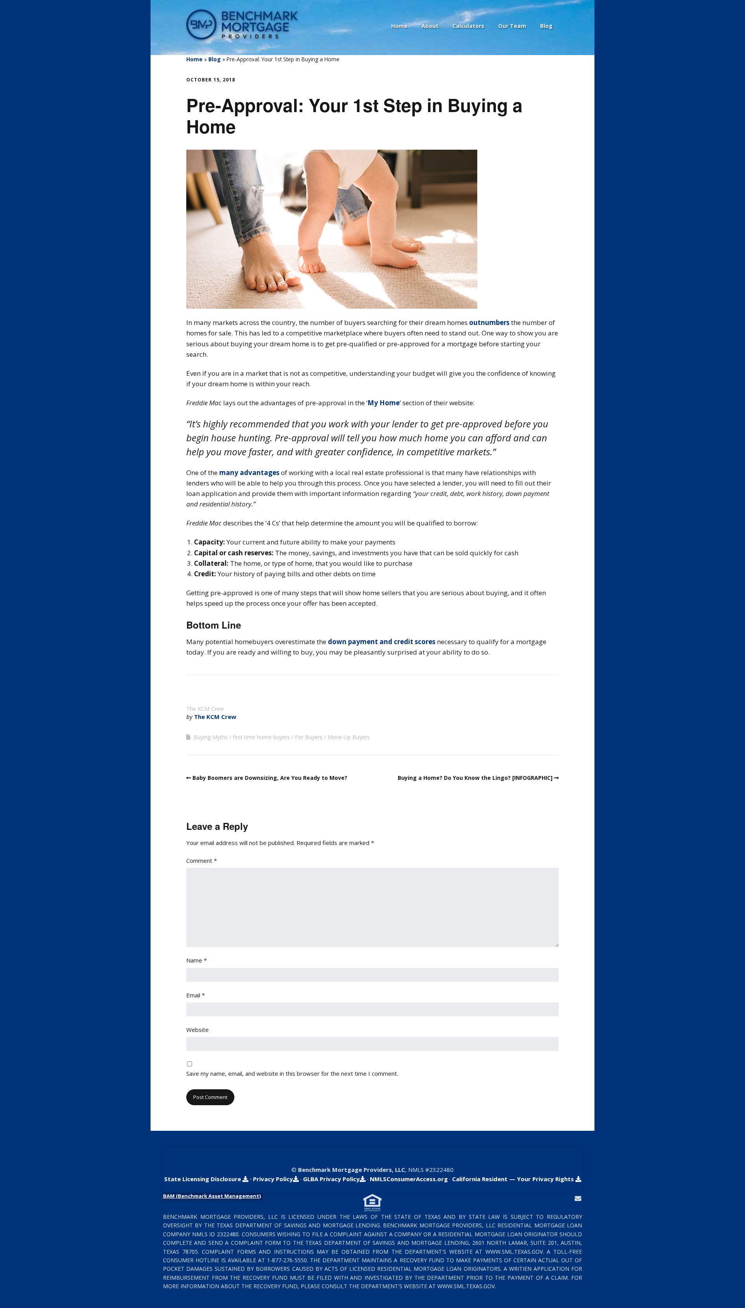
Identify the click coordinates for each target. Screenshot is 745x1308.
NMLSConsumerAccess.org (409, 1179)
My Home (383, 402)
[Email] (578, 1198)
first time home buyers (261, 737)
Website (197, 1029)
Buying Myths (211, 737)
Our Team (512, 25)
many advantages (250, 472)
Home (399, 25)
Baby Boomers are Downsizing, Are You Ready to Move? (269, 777)
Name (196, 960)
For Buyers (308, 737)
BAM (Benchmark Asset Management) (212, 1195)
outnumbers (489, 322)
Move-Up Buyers (348, 737)
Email (195, 995)
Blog (546, 25)
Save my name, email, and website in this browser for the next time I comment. (292, 1073)
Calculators (468, 25)
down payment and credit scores (381, 641)
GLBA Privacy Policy (331, 1179)
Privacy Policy (273, 1179)
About (429, 25)
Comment (201, 860)
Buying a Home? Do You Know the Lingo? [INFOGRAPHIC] (475, 777)
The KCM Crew (215, 717)
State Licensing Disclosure (203, 1179)
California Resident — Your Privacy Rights (513, 1179)
